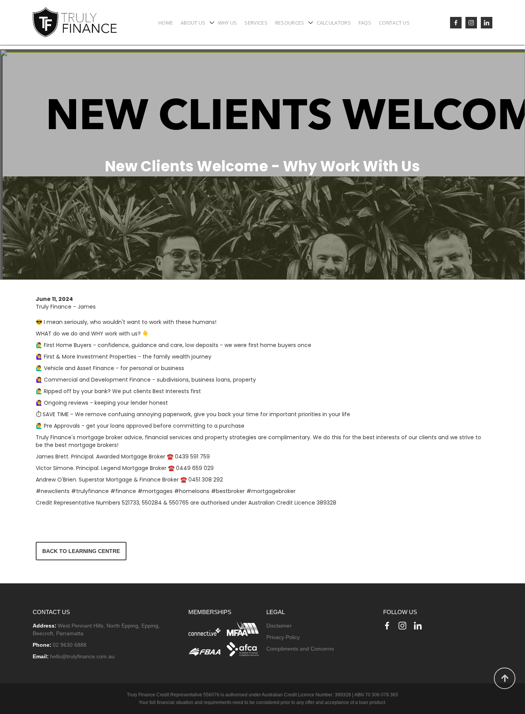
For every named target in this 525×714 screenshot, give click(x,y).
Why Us (227, 22)
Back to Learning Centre (81, 551)
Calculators (334, 22)
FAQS (365, 22)
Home (165, 22)
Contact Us (394, 22)
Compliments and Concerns (300, 649)
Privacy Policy (283, 637)
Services (255, 22)
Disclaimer (279, 626)
